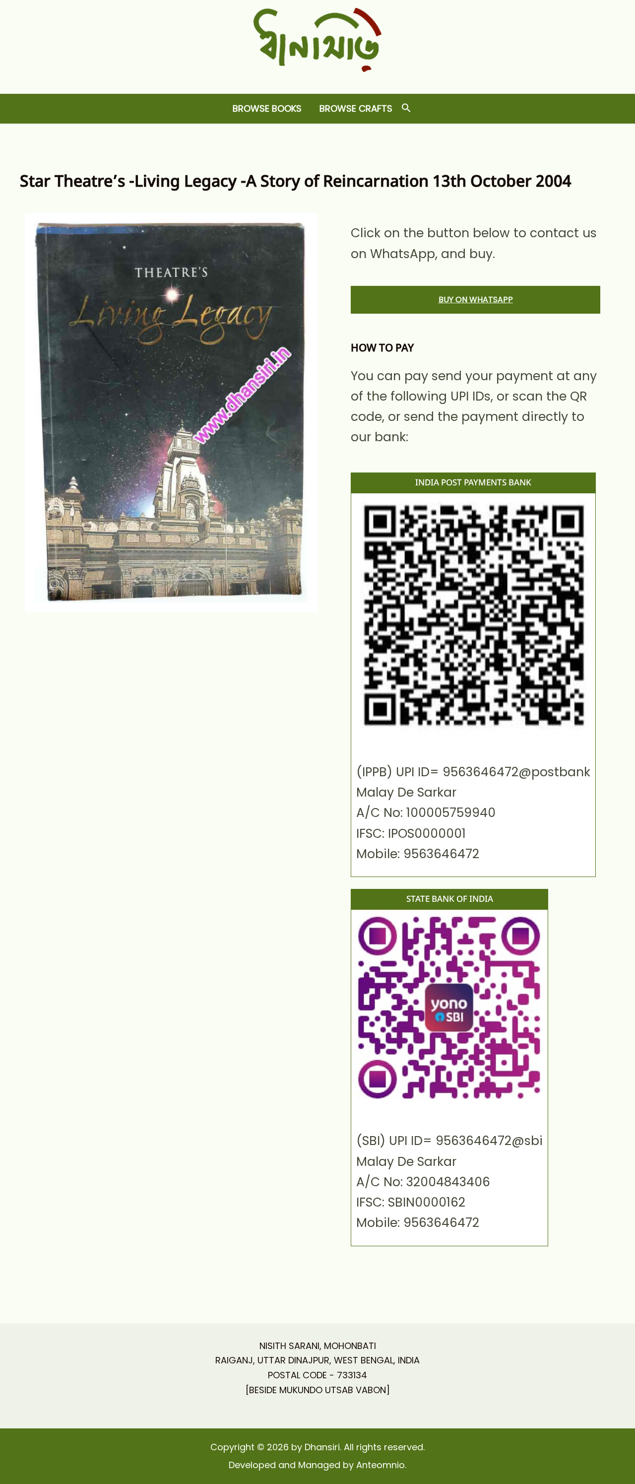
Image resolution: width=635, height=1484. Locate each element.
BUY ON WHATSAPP (476, 299)
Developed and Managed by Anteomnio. (317, 1465)
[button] (406, 108)
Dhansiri (317, 79)
